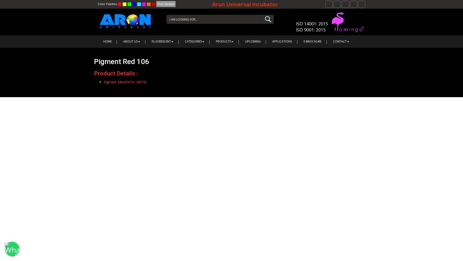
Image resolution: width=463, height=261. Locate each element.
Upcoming (253, 41)
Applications (282, 41)
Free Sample (165, 4)
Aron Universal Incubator (245, 4)
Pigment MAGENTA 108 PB (125, 82)
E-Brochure (312, 41)
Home (107, 41)
